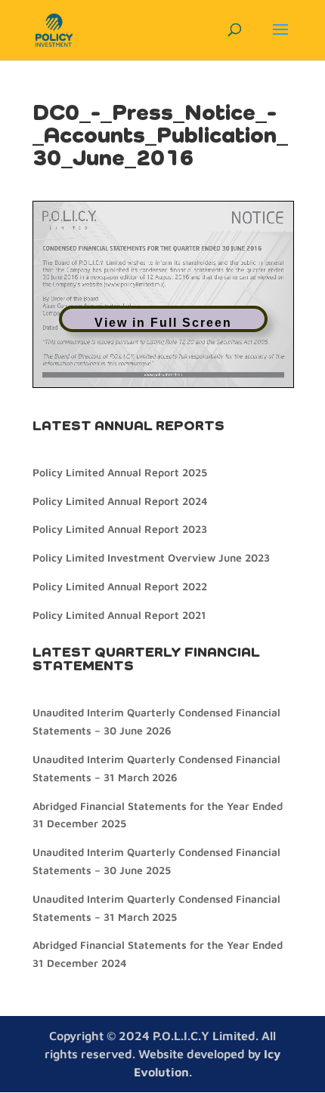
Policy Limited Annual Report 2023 (119, 528)
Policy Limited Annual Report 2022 (119, 586)
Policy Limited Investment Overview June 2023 (151, 557)
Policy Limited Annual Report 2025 (119, 472)
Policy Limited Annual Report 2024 (119, 500)
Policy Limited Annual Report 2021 (119, 614)
